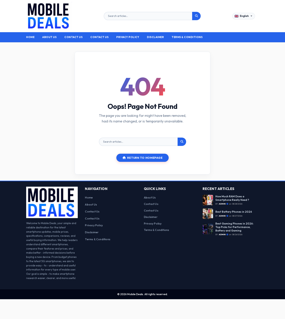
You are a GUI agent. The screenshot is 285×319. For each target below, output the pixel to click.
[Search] (196, 16)
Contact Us (73, 37)
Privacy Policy (127, 37)
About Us (49, 37)
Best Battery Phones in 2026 (233, 211)
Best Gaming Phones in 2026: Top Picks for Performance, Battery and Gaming (234, 227)
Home (30, 37)
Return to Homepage (144, 158)
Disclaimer (155, 37)
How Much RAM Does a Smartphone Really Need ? (232, 198)
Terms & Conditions (187, 37)
